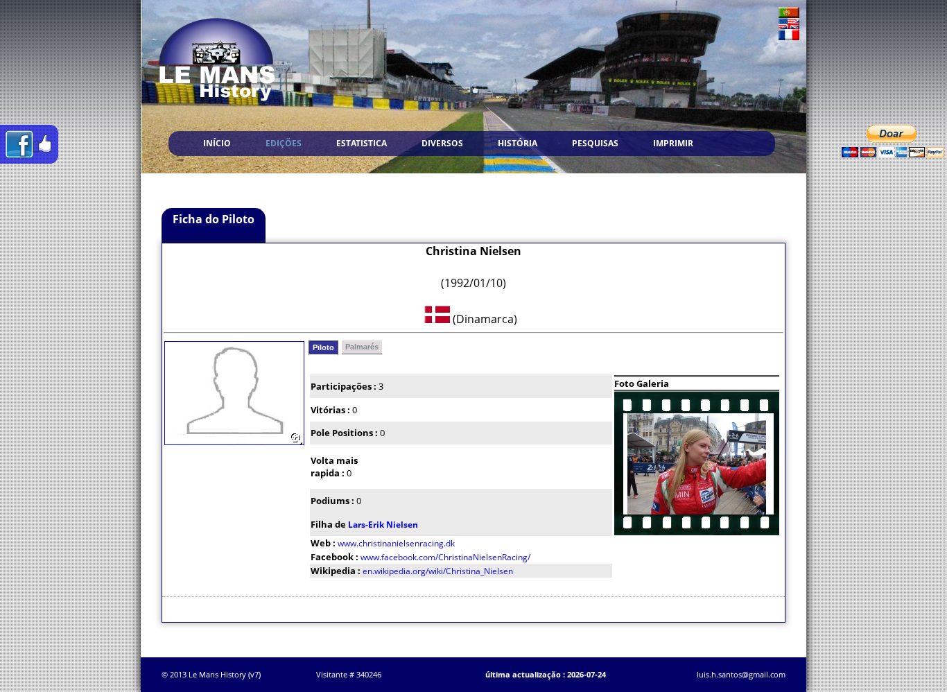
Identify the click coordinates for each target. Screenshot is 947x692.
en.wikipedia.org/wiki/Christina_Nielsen (438, 571)
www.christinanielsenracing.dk (396, 543)
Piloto (323, 347)
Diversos (442, 143)
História (517, 143)
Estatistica (361, 143)
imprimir (673, 143)
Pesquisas (595, 143)
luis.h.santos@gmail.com (741, 674)
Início (217, 143)
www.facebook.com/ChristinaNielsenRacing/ (445, 557)
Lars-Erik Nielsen (383, 524)
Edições (284, 143)
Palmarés (362, 347)
